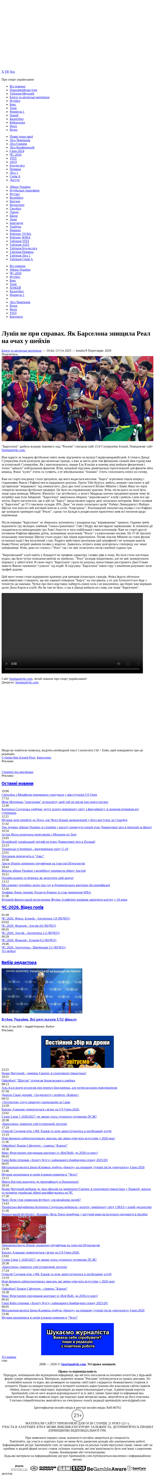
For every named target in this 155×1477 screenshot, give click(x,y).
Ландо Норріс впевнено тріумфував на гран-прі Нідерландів (43, 863)
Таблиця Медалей (22, 93)
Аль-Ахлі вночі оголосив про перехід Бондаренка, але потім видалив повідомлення (59, 1087)
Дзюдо (14, 212)
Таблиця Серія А (21, 259)
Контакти (16, 316)
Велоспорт (17, 205)
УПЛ (13, 158)
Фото (13, 126)
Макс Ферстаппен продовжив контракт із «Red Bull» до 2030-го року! (50, 1152)
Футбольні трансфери (25, 190)
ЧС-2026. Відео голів (23, 907)
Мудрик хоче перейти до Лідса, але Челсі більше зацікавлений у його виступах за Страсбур (64, 820)
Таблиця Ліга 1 (20, 255)
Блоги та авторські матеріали (30, 97)
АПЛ (13, 162)
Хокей (14, 115)
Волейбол (16, 197)
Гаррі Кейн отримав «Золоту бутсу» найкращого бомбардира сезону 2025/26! (55, 1160)
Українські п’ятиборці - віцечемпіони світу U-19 (35, 849)
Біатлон (15, 201)
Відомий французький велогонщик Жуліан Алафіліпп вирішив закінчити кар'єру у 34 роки (64, 899)
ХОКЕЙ (15, 287)
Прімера (15, 169)
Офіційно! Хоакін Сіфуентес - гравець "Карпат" (35, 1145)
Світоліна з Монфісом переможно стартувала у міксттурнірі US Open (49, 794)
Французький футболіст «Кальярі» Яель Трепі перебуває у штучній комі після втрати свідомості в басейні (75, 1214)
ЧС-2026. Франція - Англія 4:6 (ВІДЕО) (29, 925)
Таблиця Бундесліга (23, 248)
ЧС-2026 (15, 154)
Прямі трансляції (21, 136)
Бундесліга (17, 165)
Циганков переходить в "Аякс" (23, 856)
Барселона (44, 757)
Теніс (13, 108)
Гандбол (15, 208)
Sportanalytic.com (20, 678)
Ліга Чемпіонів (20, 140)
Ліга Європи (18, 143)
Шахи (14, 215)
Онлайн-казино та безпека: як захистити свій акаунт (38, 878)
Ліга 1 (14, 172)
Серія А (15, 176)
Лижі (13, 219)
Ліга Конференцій (22, 147)
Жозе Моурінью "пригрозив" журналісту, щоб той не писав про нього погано (55, 802)
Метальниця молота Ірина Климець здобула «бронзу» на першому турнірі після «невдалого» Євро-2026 (73, 1167)
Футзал (15, 194)
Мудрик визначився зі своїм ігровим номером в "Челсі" (40, 1174)
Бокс (13, 104)
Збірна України (20, 186)
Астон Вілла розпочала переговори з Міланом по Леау (39, 834)
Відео (13, 129)
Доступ (15, 180)
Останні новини (18, 783)
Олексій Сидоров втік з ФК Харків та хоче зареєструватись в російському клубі (56, 1131)
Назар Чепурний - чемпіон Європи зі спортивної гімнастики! (44, 1073)
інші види (16, 223)
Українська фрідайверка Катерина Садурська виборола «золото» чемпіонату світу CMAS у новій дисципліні (77, 1207)
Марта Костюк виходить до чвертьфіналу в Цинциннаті (40, 1181)
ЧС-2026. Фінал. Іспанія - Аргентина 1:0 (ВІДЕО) (36, 918)
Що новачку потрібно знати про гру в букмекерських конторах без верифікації (56, 885)
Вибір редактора (19, 962)
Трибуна (15, 226)
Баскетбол (17, 119)
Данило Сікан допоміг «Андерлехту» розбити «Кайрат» (40, 1095)
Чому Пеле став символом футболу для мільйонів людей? (41, 1199)
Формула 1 (17, 111)
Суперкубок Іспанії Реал (18, 757)
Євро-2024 (17, 151)
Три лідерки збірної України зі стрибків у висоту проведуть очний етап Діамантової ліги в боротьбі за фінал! (77, 827)
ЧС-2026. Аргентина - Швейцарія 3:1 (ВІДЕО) (33, 947)
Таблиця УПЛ (19, 241)
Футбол (15, 100)
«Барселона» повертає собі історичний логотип (34, 1124)
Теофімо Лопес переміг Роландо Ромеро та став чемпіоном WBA (46, 892)
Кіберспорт (17, 122)
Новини (15, 230)
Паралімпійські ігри (23, 90)
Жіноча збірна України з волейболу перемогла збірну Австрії (44, 870)
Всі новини (17, 86)
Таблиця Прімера (22, 252)
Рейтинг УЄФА (20, 234)
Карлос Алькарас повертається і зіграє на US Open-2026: (41, 1109)
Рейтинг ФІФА (20, 237)
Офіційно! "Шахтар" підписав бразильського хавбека (38, 1080)
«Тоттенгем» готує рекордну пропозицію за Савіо (36, 1102)
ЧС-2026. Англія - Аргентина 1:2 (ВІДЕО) (31, 933)
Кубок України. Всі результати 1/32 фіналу (39, 1019)
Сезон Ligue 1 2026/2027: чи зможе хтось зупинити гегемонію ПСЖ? (49, 1116)
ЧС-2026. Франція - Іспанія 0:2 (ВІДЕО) (29, 940)
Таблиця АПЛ (19, 244)
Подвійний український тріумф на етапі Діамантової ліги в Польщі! (48, 841)
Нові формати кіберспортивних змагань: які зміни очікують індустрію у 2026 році (58, 1138)
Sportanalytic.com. (13, 450)
